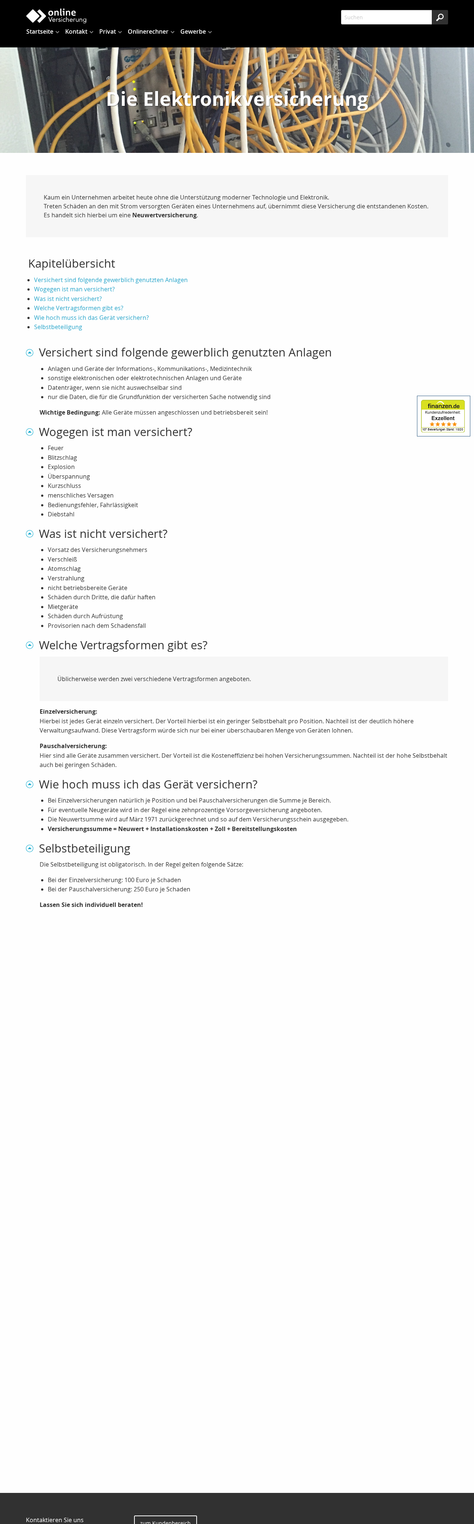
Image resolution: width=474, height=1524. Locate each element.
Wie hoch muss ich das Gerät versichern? (91, 318)
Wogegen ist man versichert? (74, 289)
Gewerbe (193, 31)
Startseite (39, 31)
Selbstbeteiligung (58, 327)
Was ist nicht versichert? (68, 299)
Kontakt (76, 31)
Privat (107, 31)
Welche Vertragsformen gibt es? (78, 308)
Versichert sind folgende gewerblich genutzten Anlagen (111, 280)
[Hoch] (32, 352)
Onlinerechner (148, 31)
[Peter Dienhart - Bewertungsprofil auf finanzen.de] (443, 416)
